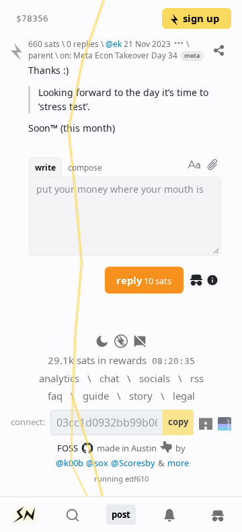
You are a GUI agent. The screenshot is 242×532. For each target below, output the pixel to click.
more (178, 463)
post (121, 514)
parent (40, 55)
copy (178, 422)
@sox (97, 463)
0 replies (83, 43)
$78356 (32, 18)
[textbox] (124, 100)
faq (55, 395)
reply (143, 280)
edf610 (137, 479)
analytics (59, 378)
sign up (201, 18)
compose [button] (85, 167)
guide (96, 395)
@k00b (69, 463)
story (141, 395)
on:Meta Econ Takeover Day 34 (118, 55)
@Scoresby (133, 463)
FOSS (67, 448)
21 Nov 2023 (147, 43)
